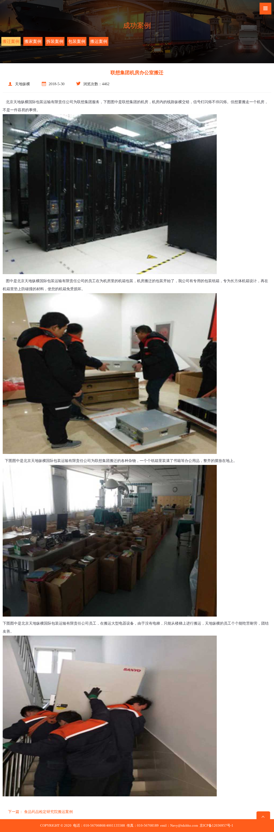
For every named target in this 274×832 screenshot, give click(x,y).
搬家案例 (32, 41)
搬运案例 (98, 41)
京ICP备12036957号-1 (216, 825)
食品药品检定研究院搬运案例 (40, 812)
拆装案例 (54, 41)
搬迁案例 (11, 41)
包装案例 (76, 41)
